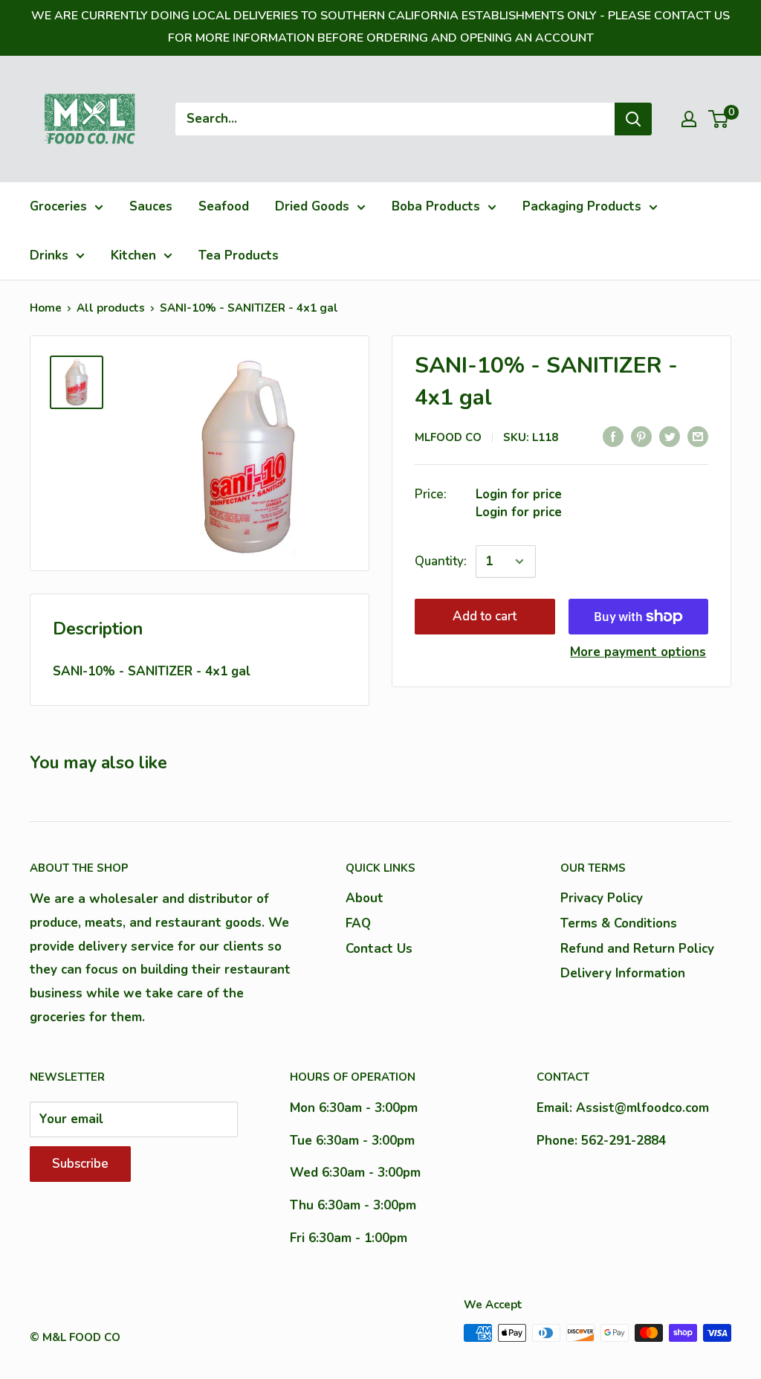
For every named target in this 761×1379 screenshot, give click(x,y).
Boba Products (436, 206)
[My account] (688, 119)
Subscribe (80, 1163)
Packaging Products (581, 206)
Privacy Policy (601, 898)
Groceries (58, 206)
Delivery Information (622, 973)
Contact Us (379, 948)
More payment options (638, 651)
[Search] (633, 119)
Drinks (49, 255)
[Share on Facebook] (613, 436)
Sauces (150, 206)
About (364, 898)
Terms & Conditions (618, 923)
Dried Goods (312, 206)
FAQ (358, 923)
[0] (719, 119)
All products (111, 307)
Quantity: (441, 561)
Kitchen (133, 255)
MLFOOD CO (448, 437)
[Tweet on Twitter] (669, 436)
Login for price (519, 494)
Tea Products (238, 255)
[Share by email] (697, 436)
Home (46, 307)
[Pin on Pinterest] (641, 436)
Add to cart (484, 616)
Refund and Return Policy (637, 948)
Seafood (223, 206)
